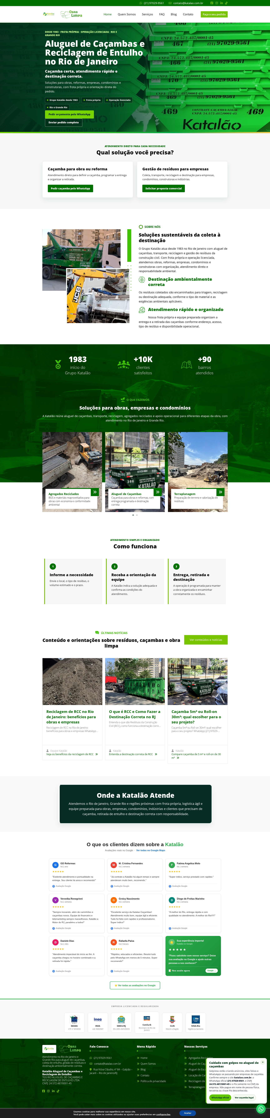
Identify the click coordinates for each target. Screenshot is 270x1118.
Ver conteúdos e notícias (206, 640)
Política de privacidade (153, 1081)
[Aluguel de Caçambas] (158, 492)
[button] (133, 515)
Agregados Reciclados (200, 1057)
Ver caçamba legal (244, 1097)
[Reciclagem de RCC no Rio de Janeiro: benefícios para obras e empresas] (72, 681)
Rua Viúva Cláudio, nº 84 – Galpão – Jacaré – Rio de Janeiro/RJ (111, 1071)
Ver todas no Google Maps (150, 850)
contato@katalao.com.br (188, 3)
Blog (174, 14)
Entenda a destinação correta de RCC (131, 754)
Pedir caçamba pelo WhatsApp (70, 188)
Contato (188, 14)
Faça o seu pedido (214, 14)
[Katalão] (56, 14)
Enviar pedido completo (64, 122)
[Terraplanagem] (220, 492)
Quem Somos (127, 14)
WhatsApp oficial (220, 1097)
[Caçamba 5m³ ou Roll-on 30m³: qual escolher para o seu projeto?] (198, 681)
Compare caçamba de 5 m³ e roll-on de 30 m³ (196, 756)
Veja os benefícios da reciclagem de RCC (70, 754)
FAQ (162, 14)
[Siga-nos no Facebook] (212, 3)
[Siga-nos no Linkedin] (221, 3)
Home (108, 14)
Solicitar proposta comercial (163, 188)
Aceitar (187, 1113)
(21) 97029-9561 (153, 3)
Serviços (147, 14)
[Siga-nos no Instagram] (216, 3)
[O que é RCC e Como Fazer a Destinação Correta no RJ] (135, 681)
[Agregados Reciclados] (95, 492)
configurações (163, 1114)
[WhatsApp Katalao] (261, 1109)
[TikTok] (226, 3)
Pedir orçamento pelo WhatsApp (69, 114)
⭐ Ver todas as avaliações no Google (135, 985)
